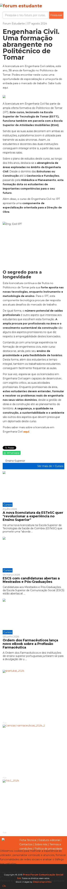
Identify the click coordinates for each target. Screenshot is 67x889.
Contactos (25, 844)
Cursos (59, 466)
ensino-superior (15, 460)
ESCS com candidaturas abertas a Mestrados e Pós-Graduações (31, 580)
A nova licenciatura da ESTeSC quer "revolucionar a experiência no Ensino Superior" (33, 516)
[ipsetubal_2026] (33, 695)
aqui (26, 431)
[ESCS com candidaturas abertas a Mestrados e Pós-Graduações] (33, 554)
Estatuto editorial (49, 840)
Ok (4, 886)
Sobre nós (41, 844)
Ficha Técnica (27, 840)
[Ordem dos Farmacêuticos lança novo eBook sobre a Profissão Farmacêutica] (33, 616)
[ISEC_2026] (33, 805)
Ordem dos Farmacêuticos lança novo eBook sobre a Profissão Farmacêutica (30, 643)
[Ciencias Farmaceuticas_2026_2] (33, 750)
